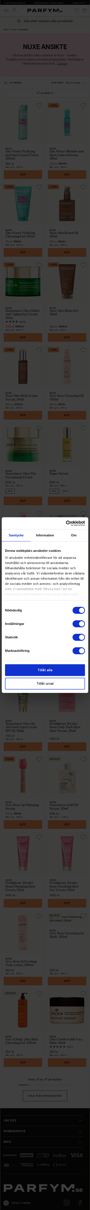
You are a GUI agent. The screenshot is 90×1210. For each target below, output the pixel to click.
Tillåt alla (45, 670)
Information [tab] (45, 535)
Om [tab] (73, 535)
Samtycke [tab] (16, 535)
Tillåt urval (45, 683)
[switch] (79, 623)
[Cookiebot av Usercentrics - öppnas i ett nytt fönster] (66, 523)
